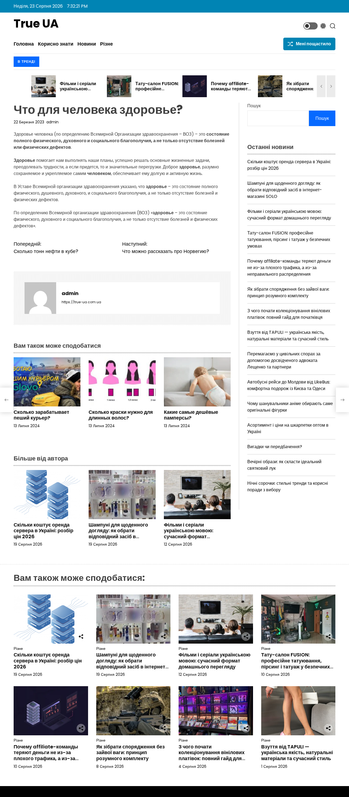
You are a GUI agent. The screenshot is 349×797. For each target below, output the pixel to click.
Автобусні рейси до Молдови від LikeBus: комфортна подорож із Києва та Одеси (288, 385)
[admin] (40, 298)
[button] (321, 86)
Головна (24, 44)
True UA (36, 23)
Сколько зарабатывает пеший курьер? (41, 415)
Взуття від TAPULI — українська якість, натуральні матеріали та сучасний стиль (288, 335)
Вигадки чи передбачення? (274, 447)
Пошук (254, 106)
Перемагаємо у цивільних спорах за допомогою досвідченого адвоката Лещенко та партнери (283, 360)
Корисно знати (55, 44)
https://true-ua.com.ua (81, 302)
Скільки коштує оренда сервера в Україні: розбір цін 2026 (43, 530)
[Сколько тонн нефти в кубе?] (6, 400)
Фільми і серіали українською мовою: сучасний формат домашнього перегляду (192, 533)
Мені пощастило (313, 44)
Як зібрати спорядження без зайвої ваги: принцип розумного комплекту (288, 292)
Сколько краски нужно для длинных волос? (121, 415)
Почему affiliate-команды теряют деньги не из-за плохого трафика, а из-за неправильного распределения (289, 267)
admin (52, 122)
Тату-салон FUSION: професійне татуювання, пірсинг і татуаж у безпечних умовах (288, 239)
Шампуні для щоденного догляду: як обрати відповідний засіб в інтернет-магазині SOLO (118, 533)
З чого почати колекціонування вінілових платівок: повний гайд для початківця (288, 314)
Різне (106, 44)
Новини (86, 44)
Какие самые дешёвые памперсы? (191, 415)
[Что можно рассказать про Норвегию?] (342, 400)
